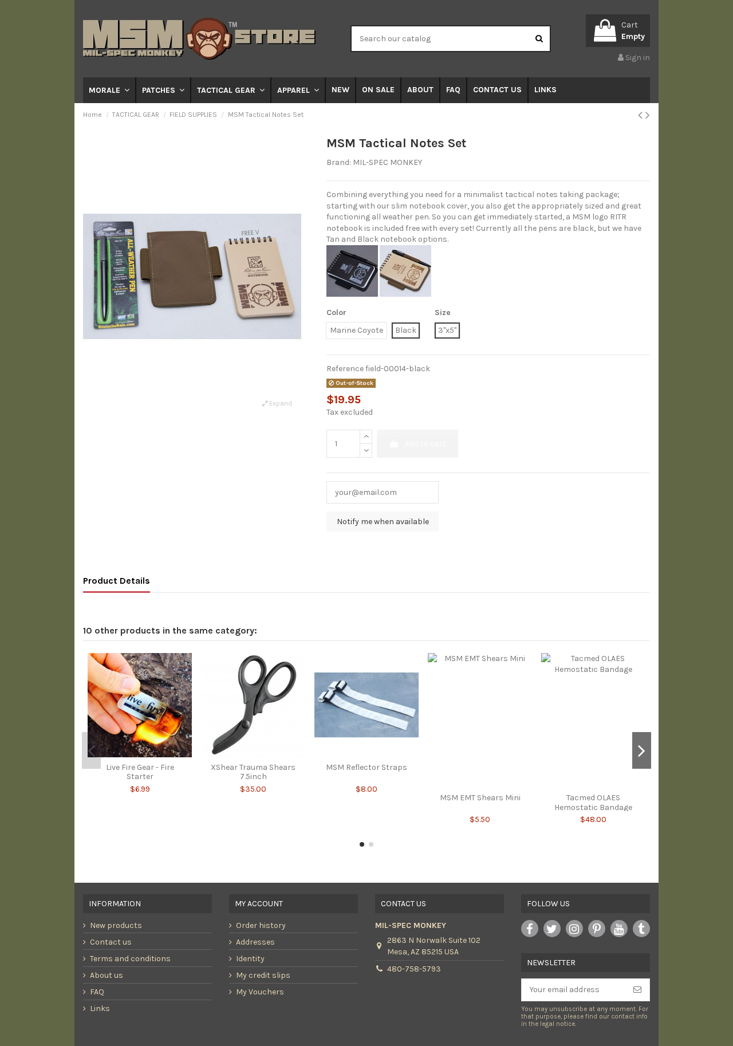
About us (106, 975)
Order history (261, 925)
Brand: (338, 162)
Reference (345, 368)
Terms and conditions (130, 959)
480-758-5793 (414, 969)
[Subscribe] (637, 990)
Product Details (116, 580)
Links (100, 1008)
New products (116, 925)
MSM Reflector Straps (366, 767)
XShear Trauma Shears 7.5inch (253, 772)
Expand (279, 403)
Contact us (111, 942)
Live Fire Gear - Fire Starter (140, 772)
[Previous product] (641, 115)
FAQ (97, 992)
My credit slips (263, 975)
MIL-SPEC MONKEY (387, 162)
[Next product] (647, 115)
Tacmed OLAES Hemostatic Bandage (593, 802)
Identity (250, 959)
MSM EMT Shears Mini (480, 798)
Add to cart (425, 444)
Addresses (255, 942)
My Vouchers (260, 992)
